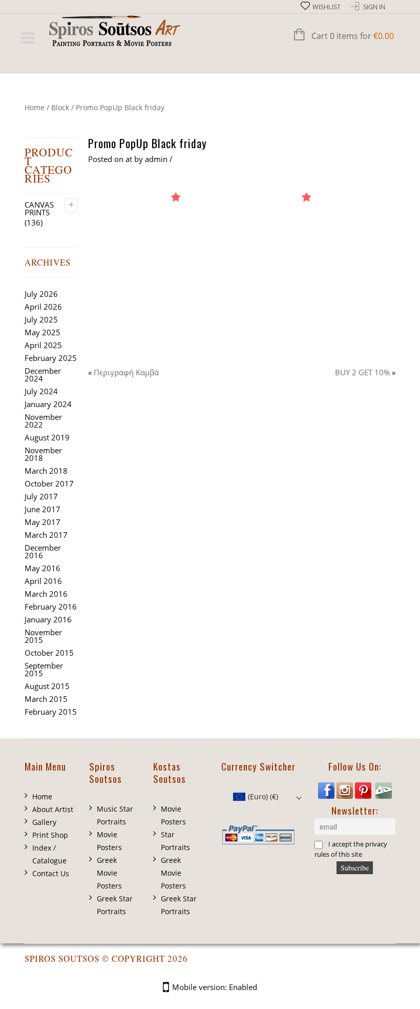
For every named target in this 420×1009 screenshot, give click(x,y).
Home (35, 107)
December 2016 (43, 551)
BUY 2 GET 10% (362, 372)
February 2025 (51, 358)
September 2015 (44, 669)
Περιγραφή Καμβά (126, 372)
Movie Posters (109, 841)
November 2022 (43, 421)
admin (156, 159)
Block (60, 107)
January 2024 (48, 404)
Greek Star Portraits (115, 905)
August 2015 (47, 686)
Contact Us (50, 873)
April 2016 (43, 581)
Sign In (374, 7)
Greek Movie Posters (109, 873)
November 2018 (43, 454)
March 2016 (46, 594)
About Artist (52, 809)
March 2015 (46, 699)
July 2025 (41, 319)
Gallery (44, 822)
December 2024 (43, 375)
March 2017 (46, 535)
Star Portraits (175, 841)
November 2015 (43, 636)
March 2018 (46, 471)
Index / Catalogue (49, 854)
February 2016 (51, 606)
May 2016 (42, 568)
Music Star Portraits (115, 815)
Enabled (243, 987)
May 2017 (42, 522)
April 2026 (43, 306)
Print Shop (50, 835)
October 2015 (49, 653)
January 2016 (48, 619)
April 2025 (43, 345)
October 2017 (49, 483)
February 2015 (51, 712)
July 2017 (41, 496)
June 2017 (42, 509)
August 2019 (47, 437)
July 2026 (41, 294)
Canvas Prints (39, 208)
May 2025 (42, 332)
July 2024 (41, 391)
